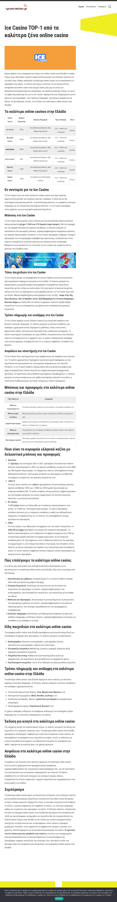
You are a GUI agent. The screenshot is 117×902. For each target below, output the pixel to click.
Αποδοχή (59, 898)
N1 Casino (15, 505)
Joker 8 (35, 484)
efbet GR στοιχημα (16, 529)
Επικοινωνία (91, 7)
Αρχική (81, 7)
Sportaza (14, 463)
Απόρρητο (102, 7)
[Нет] (114, 895)
